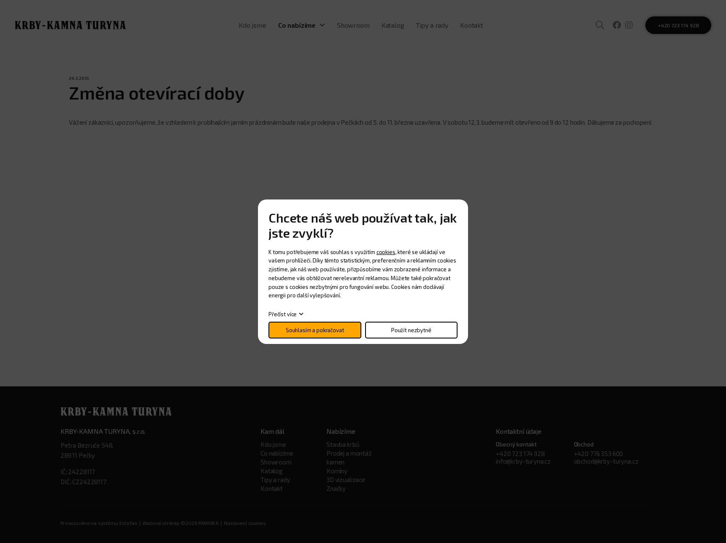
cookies (385, 252)
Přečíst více (282, 314)
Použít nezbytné (411, 330)
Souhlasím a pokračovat (315, 330)
